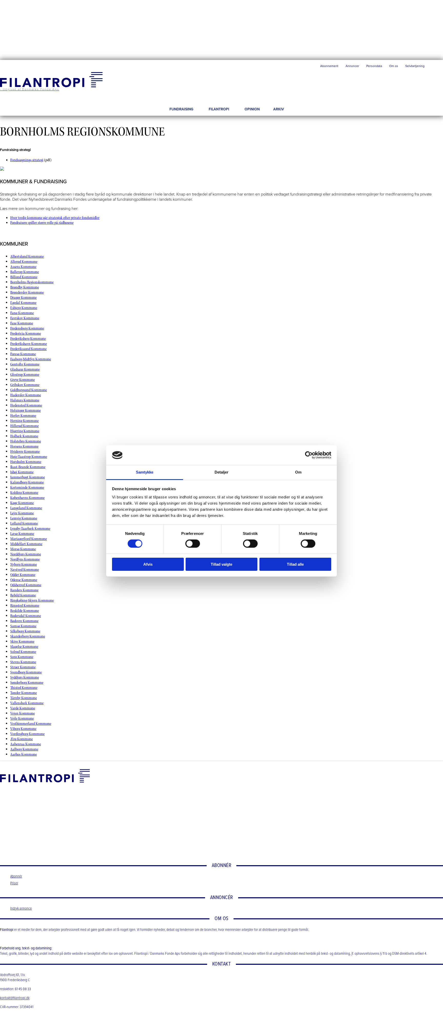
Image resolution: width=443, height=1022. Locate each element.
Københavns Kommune (27, 497)
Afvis (148, 564)
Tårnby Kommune (23, 698)
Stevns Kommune (23, 662)
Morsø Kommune (23, 549)
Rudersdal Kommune (25, 615)
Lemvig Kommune (23, 518)
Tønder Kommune (23, 692)
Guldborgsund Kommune (28, 390)
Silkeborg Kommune (25, 631)
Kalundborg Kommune (27, 482)
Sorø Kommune (21, 656)
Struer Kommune (23, 667)
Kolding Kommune (24, 492)
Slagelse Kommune (24, 646)
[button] (435, 67)
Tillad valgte (221, 564)
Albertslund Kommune (27, 256)
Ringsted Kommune (24, 605)
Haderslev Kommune (25, 395)
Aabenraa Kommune (25, 744)
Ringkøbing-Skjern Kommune (32, 600)
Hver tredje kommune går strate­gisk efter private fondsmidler (54, 217)
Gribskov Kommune (24, 384)
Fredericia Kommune (25, 333)
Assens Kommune (23, 266)
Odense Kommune (23, 579)
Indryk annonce (21, 908)
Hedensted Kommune (26, 405)
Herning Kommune (24, 420)
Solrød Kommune (23, 651)
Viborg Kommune (23, 728)
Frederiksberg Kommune (28, 338)
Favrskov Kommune (24, 318)
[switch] (192, 543)
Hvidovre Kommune (25, 451)
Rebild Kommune (23, 595)
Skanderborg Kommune (27, 636)
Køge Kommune (22, 502)
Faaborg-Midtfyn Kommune (30, 359)
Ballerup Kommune (24, 271)
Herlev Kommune (23, 415)
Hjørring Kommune (24, 431)
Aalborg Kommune (24, 749)
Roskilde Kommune (24, 610)
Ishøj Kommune (22, 472)
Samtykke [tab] (145, 472)
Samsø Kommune (23, 626)
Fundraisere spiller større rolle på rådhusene (42, 222)
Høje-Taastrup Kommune (28, 456)
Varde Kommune (22, 708)
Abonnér (16, 876)
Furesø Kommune (23, 354)
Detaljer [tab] (222, 472)
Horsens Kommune (24, 446)
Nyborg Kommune (23, 564)
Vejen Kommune (22, 713)
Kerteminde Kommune (27, 487)
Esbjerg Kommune (23, 307)
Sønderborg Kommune (26, 682)
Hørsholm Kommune (25, 461)
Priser (14, 883)
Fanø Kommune (22, 313)
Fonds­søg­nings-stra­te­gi (26, 160)
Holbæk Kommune (24, 436)
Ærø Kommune (21, 739)
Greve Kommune (22, 379)
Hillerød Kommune (24, 425)
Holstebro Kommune (25, 441)
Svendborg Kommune (26, 672)
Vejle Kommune (22, 718)
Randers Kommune (24, 590)
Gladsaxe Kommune (25, 369)
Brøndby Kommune (24, 287)
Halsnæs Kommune (24, 400)
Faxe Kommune (21, 323)
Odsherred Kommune (25, 585)
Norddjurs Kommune (25, 554)
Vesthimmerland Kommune (30, 723)
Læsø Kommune (22, 533)
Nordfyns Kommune (25, 559)
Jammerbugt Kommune (27, 477)
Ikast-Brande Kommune (27, 467)
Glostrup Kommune (24, 374)
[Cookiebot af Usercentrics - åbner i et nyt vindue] (308, 455)
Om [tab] (298, 472)
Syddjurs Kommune (24, 677)
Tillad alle (295, 564)
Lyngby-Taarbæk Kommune (30, 528)
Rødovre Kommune (24, 621)
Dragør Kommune (23, 297)
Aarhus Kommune (23, 754)
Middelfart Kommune (26, 544)
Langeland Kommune (26, 508)
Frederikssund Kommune (28, 348)
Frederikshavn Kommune (28, 343)
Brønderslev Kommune (27, 292)
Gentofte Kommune (24, 364)
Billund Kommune (23, 277)
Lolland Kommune (24, 523)
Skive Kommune (22, 641)
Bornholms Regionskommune (32, 282)
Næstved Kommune (24, 569)
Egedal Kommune (23, 302)
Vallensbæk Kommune (27, 703)
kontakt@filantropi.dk (14, 998)
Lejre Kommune (22, 513)
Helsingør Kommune (25, 410)
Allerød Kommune (23, 261)
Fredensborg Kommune (27, 328)
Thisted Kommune (23, 687)
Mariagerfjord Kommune (28, 538)
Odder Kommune (22, 574)
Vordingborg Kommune (27, 733)
